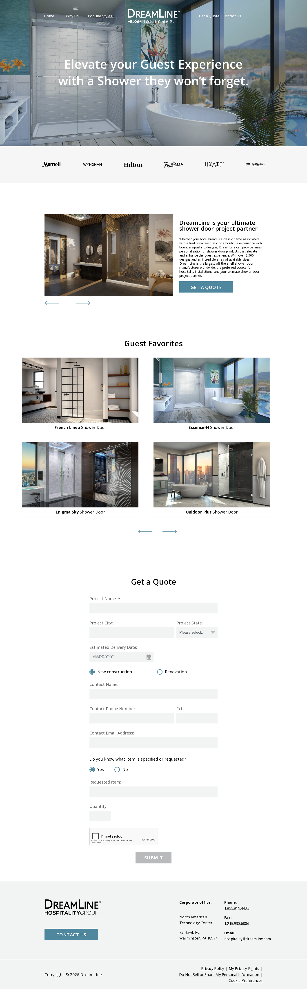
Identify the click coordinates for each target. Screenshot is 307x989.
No (125, 769)
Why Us (72, 16)
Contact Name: (103, 684)
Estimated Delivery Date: (113, 647)
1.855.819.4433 (236, 908)
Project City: (101, 623)
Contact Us (232, 16)
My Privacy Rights (244, 968)
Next (78, 303)
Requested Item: (105, 782)
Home (49, 15)
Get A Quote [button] (206, 287)
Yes (100, 769)
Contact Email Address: (111, 733)
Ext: (179, 708)
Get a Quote (209, 16)
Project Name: (103, 598)
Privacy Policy (212, 968)
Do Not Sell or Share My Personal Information (219, 974)
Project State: (189, 623)
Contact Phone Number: (112, 708)
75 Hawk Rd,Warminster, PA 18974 (198, 935)
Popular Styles (100, 16)
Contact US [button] (71, 935)
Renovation (176, 671)
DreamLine (91, 974)
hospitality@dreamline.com (247, 938)
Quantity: (98, 806)
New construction (114, 671)
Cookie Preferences (246, 980)
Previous (46, 303)
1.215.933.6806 (236, 923)
